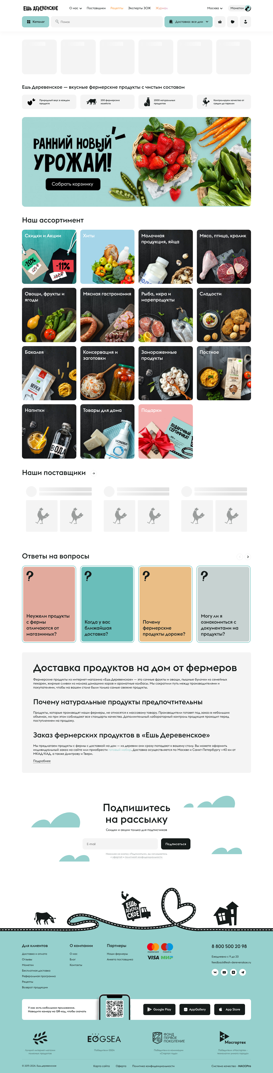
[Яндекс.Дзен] (233, 972)
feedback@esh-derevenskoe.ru (231, 962)
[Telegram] (242, 972)
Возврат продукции (35, 987)
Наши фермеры (117, 953)
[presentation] (240, 557)
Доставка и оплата (34, 953)
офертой (117, 857)
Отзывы (27, 959)
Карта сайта (101, 1066)
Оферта (121, 1066)
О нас (74, 953)
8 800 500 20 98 (229, 946)
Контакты (76, 965)
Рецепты (27, 981)
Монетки (28, 965)
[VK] (215, 972)
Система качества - (231, 1066)
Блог (73, 959)
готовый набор (120, 750)
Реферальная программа (39, 976)
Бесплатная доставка (36, 970)
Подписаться (175, 844)
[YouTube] (224, 972)
